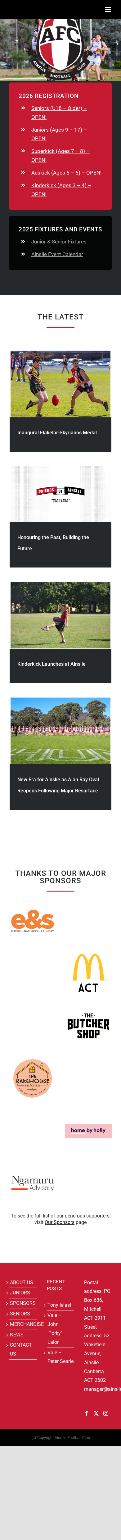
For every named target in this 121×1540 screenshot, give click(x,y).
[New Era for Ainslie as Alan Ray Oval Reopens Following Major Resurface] (60, 731)
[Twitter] (96, 1413)
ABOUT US (21, 1282)
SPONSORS (23, 1303)
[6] (88, 953)
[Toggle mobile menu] (108, 9)
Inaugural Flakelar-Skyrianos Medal (57, 433)
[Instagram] (105, 1413)
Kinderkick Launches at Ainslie (51, 664)
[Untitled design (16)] (88, 1110)
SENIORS (20, 1314)
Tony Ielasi (59, 1305)
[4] (32, 1058)
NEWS (17, 1335)
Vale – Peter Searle (60, 1357)
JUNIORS (20, 1293)
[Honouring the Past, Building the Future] (60, 494)
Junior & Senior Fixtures (59, 241)
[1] (32, 1163)
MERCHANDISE (23, 1324)
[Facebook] (86, 1413)
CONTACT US (21, 1349)
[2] (32, 900)
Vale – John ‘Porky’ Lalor (54, 1328)
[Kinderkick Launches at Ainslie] (60, 615)
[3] (88, 1005)
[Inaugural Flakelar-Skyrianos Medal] (60, 384)
